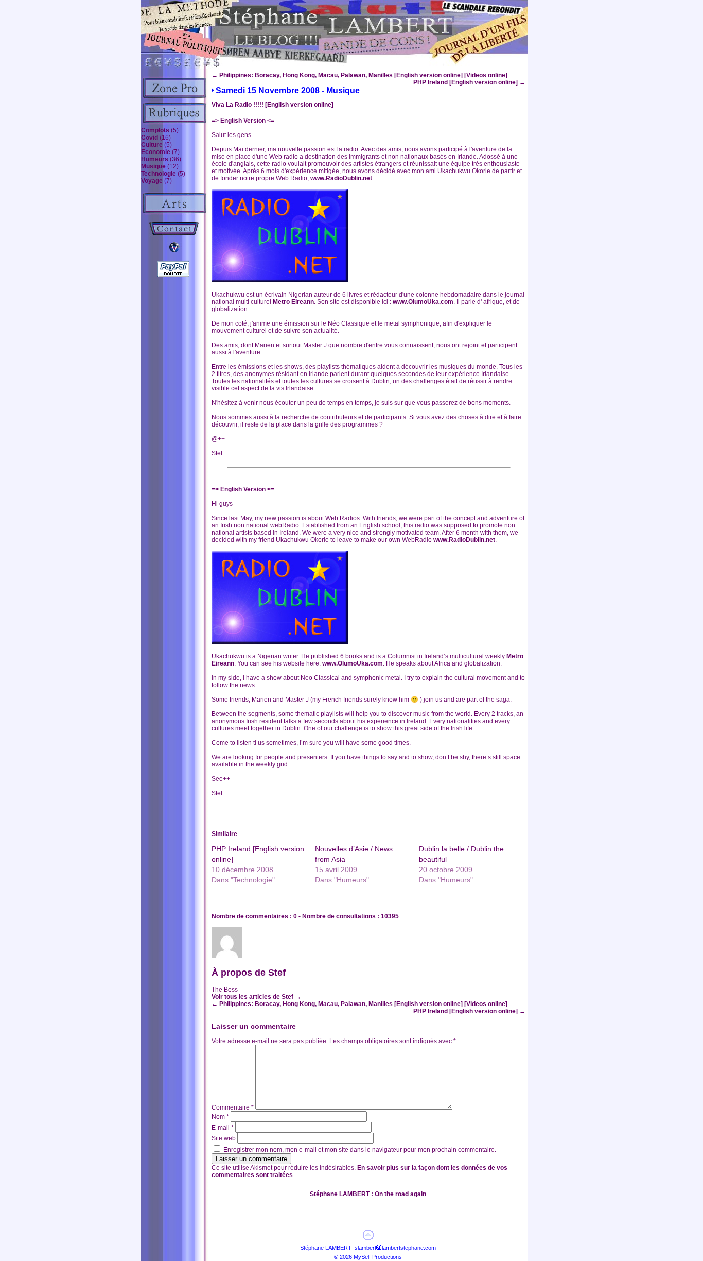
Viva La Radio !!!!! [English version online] (272, 104)
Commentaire (233, 1107)
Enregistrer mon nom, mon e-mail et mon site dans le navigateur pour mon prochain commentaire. (359, 1149)
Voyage (152, 180)
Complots (155, 130)
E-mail (223, 1127)
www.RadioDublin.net (341, 178)
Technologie (158, 173)
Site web (224, 1138)
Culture (152, 144)
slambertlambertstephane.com (395, 1248)
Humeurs (154, 159)
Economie (155, 152)
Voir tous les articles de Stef (256, 996)
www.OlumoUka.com (423, 301)
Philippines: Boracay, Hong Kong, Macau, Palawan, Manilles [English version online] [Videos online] (359, 75)
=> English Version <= (243, 120)
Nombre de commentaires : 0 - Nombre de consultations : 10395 (305, 916)
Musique (153, 166)
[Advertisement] (573, 210)
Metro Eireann (293, 301)
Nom (220, 1116)
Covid (149, 137)
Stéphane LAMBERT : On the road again (368, 1194)
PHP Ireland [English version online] (469, 82)
